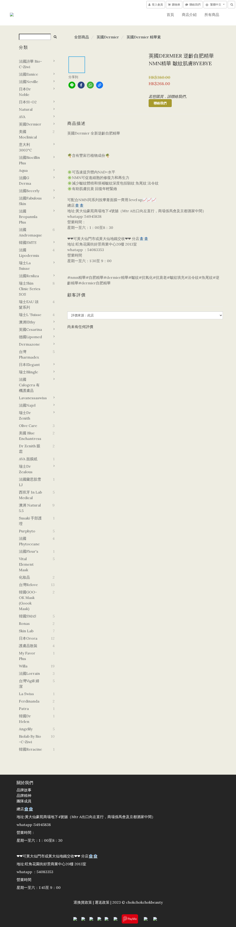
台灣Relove (28, 584)
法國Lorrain (29, 673)
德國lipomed (30, 337)
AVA (22, 116)
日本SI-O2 (28, 102)
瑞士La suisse (25, 266)
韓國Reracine (30, 749)
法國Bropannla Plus (28, 216)
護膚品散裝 (28, 645)
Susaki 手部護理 (30, 521)
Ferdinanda (29, 701)
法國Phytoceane (29, 541)
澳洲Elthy (27, 322)
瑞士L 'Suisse (30, 314)
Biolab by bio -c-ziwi (30, 739)
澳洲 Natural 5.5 (30, 508)
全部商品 (81, 37)
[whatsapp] (90, 85)
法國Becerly (29, 190)
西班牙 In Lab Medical (30, 495)
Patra (24, 708)
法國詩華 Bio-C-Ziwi (30, 64)
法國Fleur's (28, 551)
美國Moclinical (28, 134)
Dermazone (29, 344)
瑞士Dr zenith (25, 415)
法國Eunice (28, 74)
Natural (25, 109)
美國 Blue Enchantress (30, 436)
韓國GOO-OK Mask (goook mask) (28, 600)
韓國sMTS (27, 242)
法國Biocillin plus (29, 160)
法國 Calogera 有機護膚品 (29, 385)
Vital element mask (26, 564)
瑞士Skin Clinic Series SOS (29, 289)
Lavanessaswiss (30, 398)
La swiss (26, 693)
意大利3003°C (25, 147)
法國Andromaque (30, 232)
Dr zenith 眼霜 (29, 449)
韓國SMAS (27, 616)
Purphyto (27, 531)
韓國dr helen (25, 719)
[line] (71, 85)
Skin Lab (26, 631)
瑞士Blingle (28, 372)
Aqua (23, 170)
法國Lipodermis (29, 253)
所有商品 (211, 14)
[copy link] (99, 85)
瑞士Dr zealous (25, 469)
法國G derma (25, 180)
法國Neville (28, 81)
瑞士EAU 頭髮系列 (28, 304)
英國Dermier (30, 124)
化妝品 (24, 577)
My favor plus (27, 656)
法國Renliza (29, 275)
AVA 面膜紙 (28, 459)
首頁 (170, 14)
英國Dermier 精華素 (144, 37)
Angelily (25, 729)
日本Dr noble (25, 92)
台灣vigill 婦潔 (29, 683)
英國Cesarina (30, 329)
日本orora (28, 638)
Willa (23, 666)
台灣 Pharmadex (29, 354)
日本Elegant (29, 364)
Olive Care (28, 425)
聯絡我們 (160, 103)
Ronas (24, 623)
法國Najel (27, 405)
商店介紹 (189, 14)
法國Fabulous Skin (30, 201)
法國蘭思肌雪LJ (30, 482)
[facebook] (81, 85)
